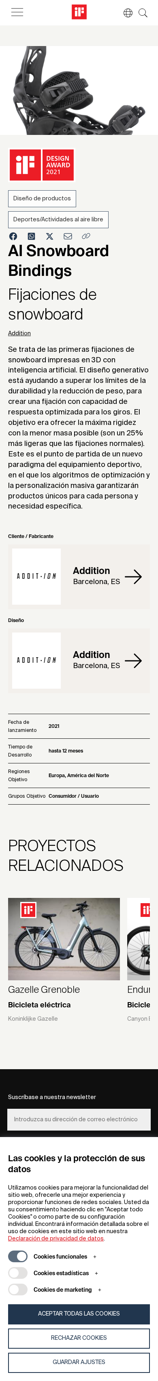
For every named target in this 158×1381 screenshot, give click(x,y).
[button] (123, 13)
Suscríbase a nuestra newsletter (52, 1097)
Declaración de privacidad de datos (56, 1239)
